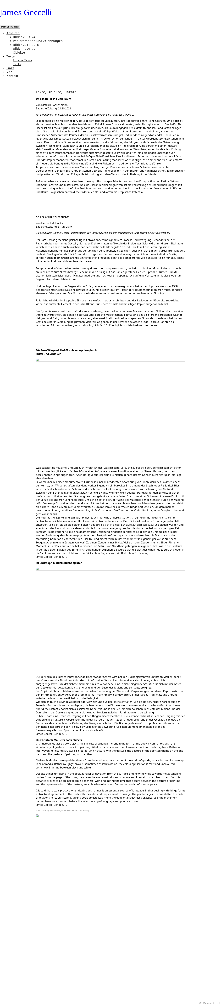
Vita (9, 72)
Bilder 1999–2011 (26, 49)
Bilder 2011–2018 (26, 45)
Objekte (19, 52)
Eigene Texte (22, 60)
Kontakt (12, 76)
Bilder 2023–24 (24, 37)
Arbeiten (13, 33)
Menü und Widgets (10, 27)
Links (10, 68)
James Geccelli (25, 12)
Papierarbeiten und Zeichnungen (38, 41)
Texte (10, 56)
